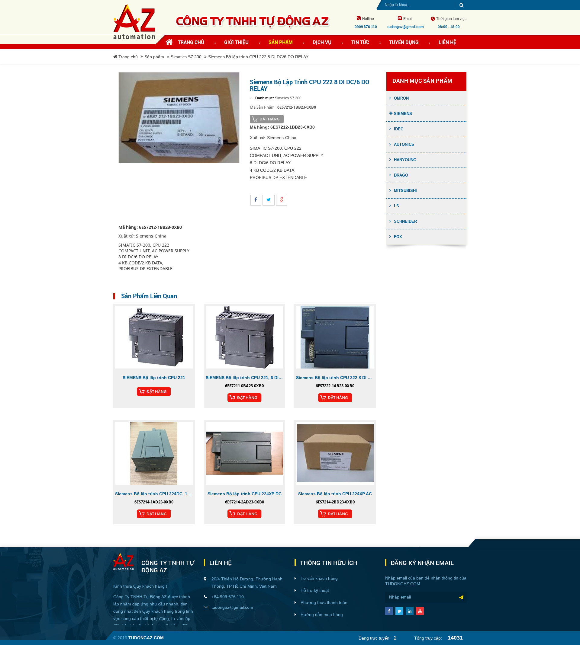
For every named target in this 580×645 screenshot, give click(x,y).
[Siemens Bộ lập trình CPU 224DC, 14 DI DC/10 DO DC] (154, 453)
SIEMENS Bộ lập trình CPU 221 (154, 377)
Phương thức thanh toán (324, 602)
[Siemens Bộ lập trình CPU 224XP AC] (335, 453)
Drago (401, 175)
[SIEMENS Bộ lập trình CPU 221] (154, 337)
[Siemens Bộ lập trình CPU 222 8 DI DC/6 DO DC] (335, 337)
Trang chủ (191, 42)
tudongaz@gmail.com (232, 607)
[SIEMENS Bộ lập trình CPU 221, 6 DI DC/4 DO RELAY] (245, 337)
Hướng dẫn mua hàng (322, 614)
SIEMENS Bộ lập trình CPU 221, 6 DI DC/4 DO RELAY (245, 377)
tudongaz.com (402, 583)
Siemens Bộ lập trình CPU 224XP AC (335, 493)
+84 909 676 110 (227, 596)
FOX (398, 237)
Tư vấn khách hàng (319, 578)
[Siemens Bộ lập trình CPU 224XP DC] (245, 453)
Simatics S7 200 (186, 56)
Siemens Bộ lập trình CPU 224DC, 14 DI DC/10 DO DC (154, 493)
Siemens (403, 113)
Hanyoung (405, 160)
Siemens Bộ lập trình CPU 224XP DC (245, 493)
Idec (398, 129)
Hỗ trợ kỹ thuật (315, 590)
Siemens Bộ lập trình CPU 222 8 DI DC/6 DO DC (335, 377)
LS (396, 206)
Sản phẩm (154, 56)
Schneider (405, 221)
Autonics (404, 144)
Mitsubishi (405, 190)
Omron (401, 98)
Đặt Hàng (269, 119)
